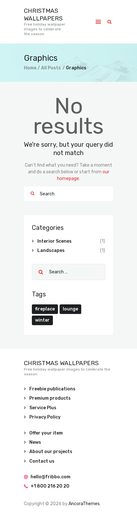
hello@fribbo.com (50, 477)
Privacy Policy (45, 417)
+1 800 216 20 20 (50, 486)
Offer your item (46, 433)
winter (42, 320)
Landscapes (51, 250)
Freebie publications (52, 389)
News (35, 442)
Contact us (41, 461)
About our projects (50, 451)
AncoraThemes (84, 503)
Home (30, 68)
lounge (70, 309)
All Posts (51, 68)
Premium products (50, 398)
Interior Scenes (54, 241)
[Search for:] (68, 272)
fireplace (45, 309)
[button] (98, 22)
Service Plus (42, 408)
